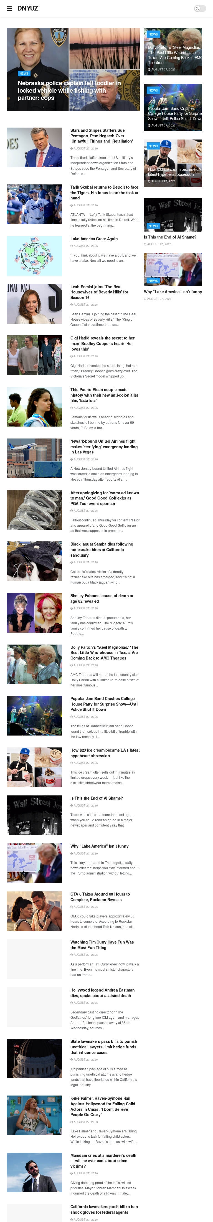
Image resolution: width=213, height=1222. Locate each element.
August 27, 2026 (32, 108)
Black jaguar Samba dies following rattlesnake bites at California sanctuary (101, 549)
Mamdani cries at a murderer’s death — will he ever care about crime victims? (103, 1160)
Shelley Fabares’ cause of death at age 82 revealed (101, 598)
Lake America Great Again (94, 238)
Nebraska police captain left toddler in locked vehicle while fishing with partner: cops (69, 90)
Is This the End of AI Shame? (96, 798)
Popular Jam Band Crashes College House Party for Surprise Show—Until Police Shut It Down (104, 704)
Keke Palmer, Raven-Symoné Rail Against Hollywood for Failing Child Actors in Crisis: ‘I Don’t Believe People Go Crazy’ (102, 1106)
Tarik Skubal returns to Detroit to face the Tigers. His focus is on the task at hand (104, 192)
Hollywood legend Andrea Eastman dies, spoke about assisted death (102, 992)
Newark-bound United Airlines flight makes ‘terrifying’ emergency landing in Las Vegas (104, 446)
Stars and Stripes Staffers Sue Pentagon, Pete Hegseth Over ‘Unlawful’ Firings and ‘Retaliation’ (101, 135)
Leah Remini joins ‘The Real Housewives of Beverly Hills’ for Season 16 (99, 292)
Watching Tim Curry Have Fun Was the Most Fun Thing (102, 944)
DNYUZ (27, 8)
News (24, 73)
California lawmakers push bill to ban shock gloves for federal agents (104, 1209)
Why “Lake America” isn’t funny (99, 846)
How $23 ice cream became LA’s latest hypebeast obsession (105, 752)
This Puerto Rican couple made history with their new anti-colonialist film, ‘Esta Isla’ (104, 395)
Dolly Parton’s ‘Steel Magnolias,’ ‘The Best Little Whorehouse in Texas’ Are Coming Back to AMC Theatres (104, 652)
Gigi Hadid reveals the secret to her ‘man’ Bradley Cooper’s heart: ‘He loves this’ (102, 343)
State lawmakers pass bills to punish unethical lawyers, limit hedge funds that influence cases (103, 1046)
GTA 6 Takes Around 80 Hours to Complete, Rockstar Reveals (100, 896)
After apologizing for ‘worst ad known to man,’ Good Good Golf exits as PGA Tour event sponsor (104, 498)
